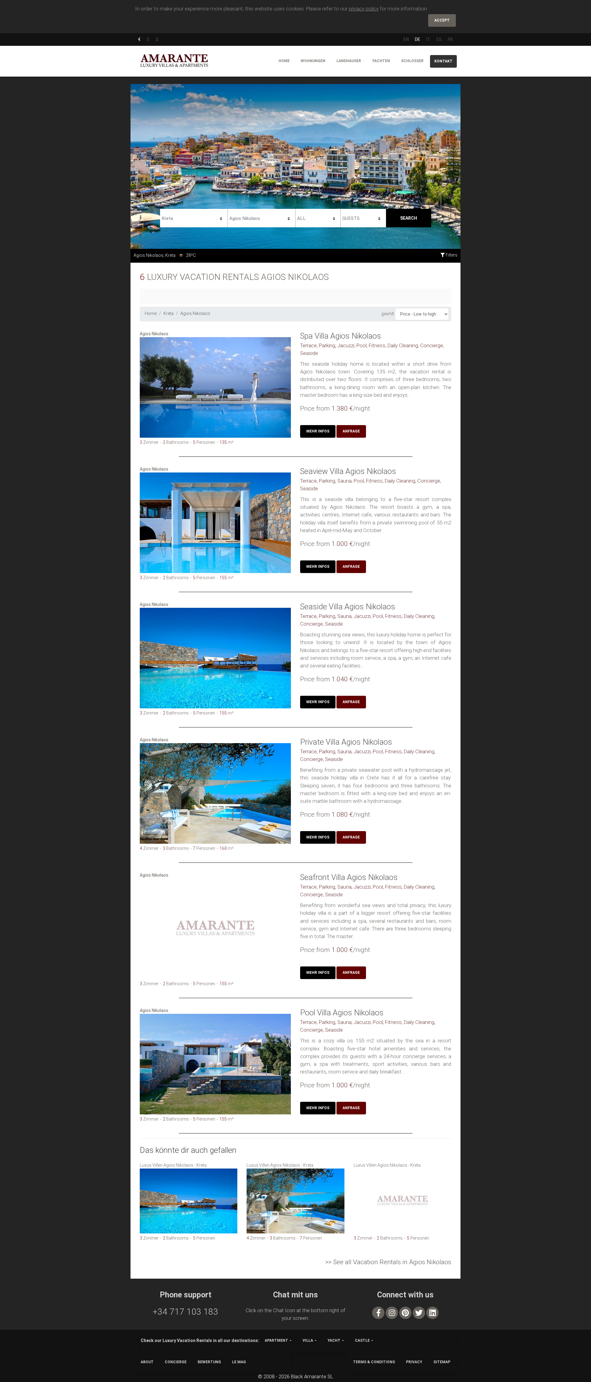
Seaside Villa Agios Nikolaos (347, 606)
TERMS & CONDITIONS (374, 1362)
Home (284, 61)
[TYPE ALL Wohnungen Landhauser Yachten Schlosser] (318, 217)
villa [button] (308, 1340)
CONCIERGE (176, 1362)
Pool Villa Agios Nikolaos (342, 1012)
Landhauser (348, 61)
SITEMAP (441, 1362)
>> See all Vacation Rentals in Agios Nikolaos (388, 1262)
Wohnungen (313, 61)
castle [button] (362, 1340)
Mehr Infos (317, 431)
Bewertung (209, 1362)
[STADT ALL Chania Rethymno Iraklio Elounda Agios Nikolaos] (261, 217)
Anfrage (351, 431)
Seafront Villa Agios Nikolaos (349, 877)
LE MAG (239, 1362)
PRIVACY (414, 1362)
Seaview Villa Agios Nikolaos (348, 471)
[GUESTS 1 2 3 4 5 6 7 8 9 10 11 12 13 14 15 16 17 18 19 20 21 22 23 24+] (363, 217)
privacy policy (364, 9)
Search (408, 218)
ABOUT (147, 1362)
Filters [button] (451, 255)
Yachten (381, 61)
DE (417, 39)
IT (428, 39)
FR (450, 39)
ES (439, 39)
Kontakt (443, 61)
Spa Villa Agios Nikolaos (340, 336)
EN (406, 39)
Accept (442, 20)
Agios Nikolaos (195, 313)
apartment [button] (276, 1340)
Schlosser (412, 61)
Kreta (168, 313)
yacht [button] (334, 1340)
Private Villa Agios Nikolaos (346, 742)
